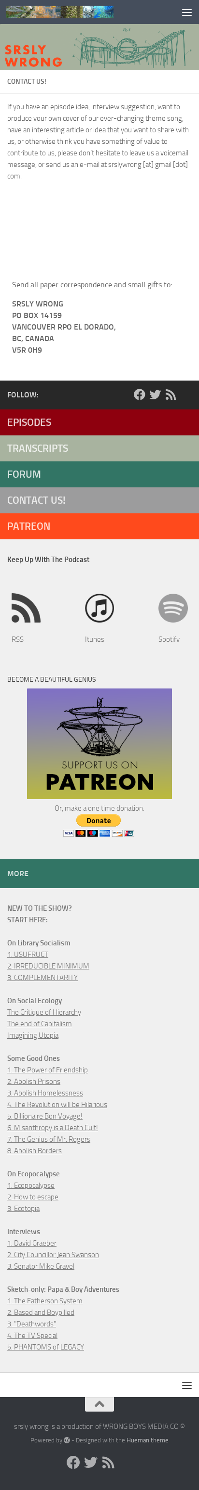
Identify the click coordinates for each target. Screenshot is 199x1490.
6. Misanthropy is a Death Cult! (52, 1127)
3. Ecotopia (23, 1208)
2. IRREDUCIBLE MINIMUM (48, 966)
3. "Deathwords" (31, 1324)
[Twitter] (155, 394)
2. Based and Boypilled (40, 1312)
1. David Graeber (32, 1243)
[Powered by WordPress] (67, 1440)
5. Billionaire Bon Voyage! (45, 1116)
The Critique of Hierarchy (44, 1012)
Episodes (29, 422)
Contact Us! (36, 500)
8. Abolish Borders (34, 1150)
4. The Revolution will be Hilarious (57, 1104)
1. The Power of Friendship (47, 1070)
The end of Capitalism (39, 1023)
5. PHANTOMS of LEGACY (45, 1347)
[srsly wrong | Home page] (78, 12)
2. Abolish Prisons (33, 1081)
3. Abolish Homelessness (45, 1093)
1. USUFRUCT (27, 954)
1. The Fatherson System (45, 1301)
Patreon (28, 526)
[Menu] (187, 12)
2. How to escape (32, 1197)
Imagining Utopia (32, 1035)
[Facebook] (139, 394)
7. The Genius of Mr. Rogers (48, 1139)
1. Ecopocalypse (31, 1185)
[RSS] (170, 394)
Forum (24, 474)
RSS (18, 639)
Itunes (94, 639)
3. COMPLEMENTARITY (42, 977)
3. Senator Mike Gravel (40, 1266)
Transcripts (37, 448)
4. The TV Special (32, 1335)
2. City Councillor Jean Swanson (53, 1254)
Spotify (169, 639)
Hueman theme (148, 1440)
